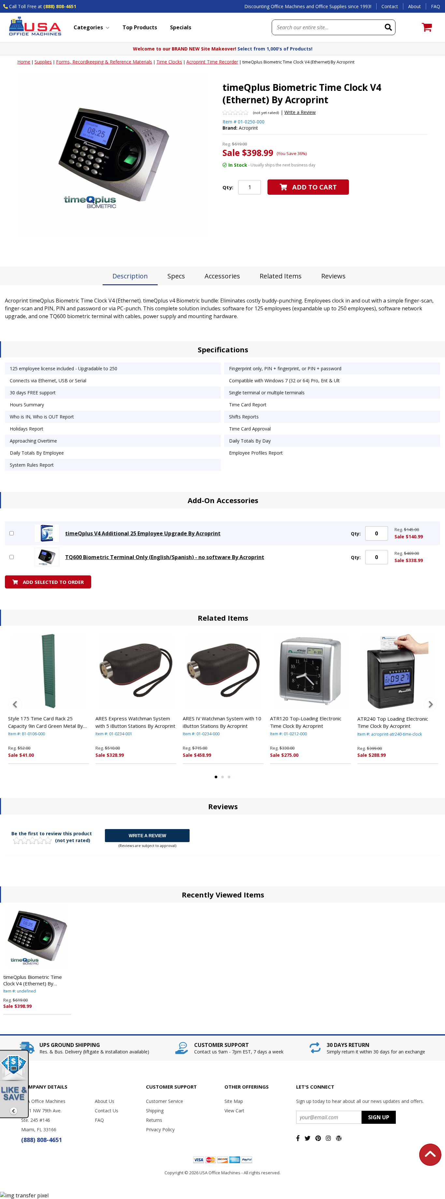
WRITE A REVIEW (147, 835)
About (414, 6)
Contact (389, 6)
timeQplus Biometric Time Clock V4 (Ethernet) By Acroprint (32, 980)
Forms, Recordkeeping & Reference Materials (104, 62)
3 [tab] (229, 777)
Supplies (43, 62)
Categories (88, 27)
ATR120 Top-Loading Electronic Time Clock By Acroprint (305, 722)
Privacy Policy (160, 1129)
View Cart (234, 1110)
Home (23, 62)
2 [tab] (222, 777)
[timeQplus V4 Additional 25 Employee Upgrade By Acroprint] (46, 533)
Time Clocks (169, 62)
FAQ (435, 6)
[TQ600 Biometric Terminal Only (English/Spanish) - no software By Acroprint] (46, 557)
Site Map (233, 1101)
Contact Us (106, 1110)
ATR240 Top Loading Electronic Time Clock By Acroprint (392, 722)
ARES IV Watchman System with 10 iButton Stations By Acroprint (222, 722)
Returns (154, 1120)
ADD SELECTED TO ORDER (53, 582)
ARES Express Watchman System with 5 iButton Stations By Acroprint (135, 722)
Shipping (155, 1110)
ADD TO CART (314, 187)
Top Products (139, 27)
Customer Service (164, 1101)
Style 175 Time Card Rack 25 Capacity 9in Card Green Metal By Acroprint (45, 722)
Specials (180, 27)
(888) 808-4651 (59, 6)
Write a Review (300, 112)
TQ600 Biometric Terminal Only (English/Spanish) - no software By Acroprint (164, 557)
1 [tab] (216, 777)
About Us (104, 1101)
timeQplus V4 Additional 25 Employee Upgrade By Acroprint (143, 533)
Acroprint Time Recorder (212, 62)
